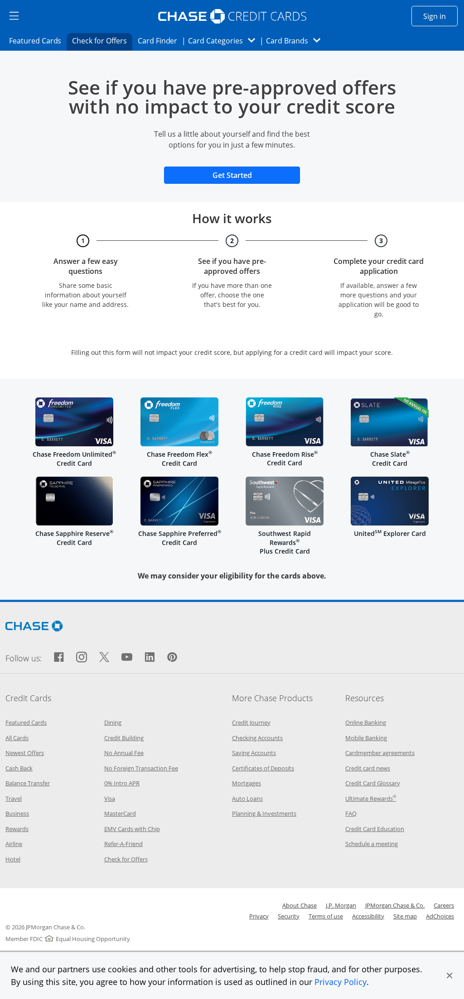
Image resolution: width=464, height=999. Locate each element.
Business (17, 813)
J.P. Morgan (341, 905)
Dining (112, 722)
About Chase (299, 905)
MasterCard (120, 813)
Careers (444, 905)
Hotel (12, 859)
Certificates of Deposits (263, 768)
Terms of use (326, 916)
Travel (13, 798)
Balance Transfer (27, 783)
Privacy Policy (340, 981)
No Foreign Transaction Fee (141, 768)
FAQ (351, 813)
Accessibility (368, 916)
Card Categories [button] (224, 40)
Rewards (17, 829)
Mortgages (246, 783)
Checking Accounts (257, 738)
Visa (109, 798)
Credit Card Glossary (372, 783)
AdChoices (440, 916)
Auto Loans (247, 798)
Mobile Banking (366, 738)
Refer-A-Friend (123, 844)
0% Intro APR (122, 783)
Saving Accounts (254, 753)
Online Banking (365, 722)
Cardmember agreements (380, 753)
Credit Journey (251, 722)
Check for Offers (102, 40)
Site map (405, 916)
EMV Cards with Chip (132, 829)
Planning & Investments (264, 813)
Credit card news (367, 768)
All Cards (17, 738)
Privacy (259, 916)
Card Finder (160, 40)
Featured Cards (38, 40)
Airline (13, 844)
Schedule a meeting (371, 844)
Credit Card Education (374, 829)
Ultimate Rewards (370, 798)
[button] (449, 975)
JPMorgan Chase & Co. (395, 905)
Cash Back (19, 768)
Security (289, 916)
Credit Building (124, 738)
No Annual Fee (124, 753)
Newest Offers (24, 753)
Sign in (440, 16)
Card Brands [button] (296, 40)
